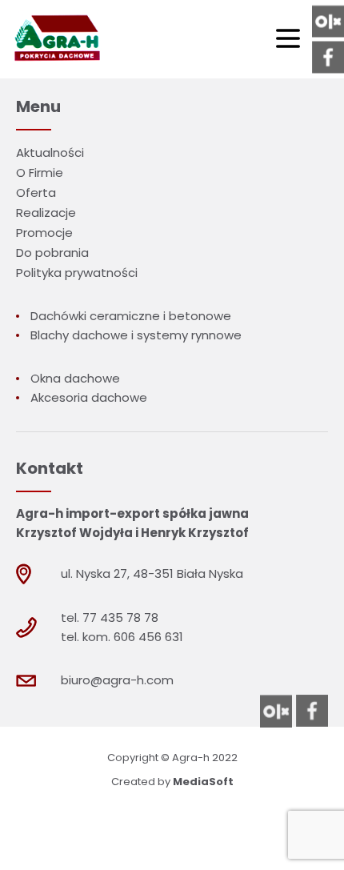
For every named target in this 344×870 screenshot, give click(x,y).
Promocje (44, 232)
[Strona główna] (55, 39)
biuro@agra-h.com (117, 680)
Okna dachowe (75, 378)
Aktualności (50, 152)
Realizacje (46, 212)
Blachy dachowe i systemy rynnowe (136, 335)
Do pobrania (52, 252)
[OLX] (328, 22)
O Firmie (39, 172)
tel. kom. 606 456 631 (122, 636)
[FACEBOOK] (328, 58)
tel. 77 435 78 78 (109, 617)
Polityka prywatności (77, 272)
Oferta (36, 192)
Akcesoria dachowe (88, 397)
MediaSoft (203, 781)
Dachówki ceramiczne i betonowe (130, 315)
